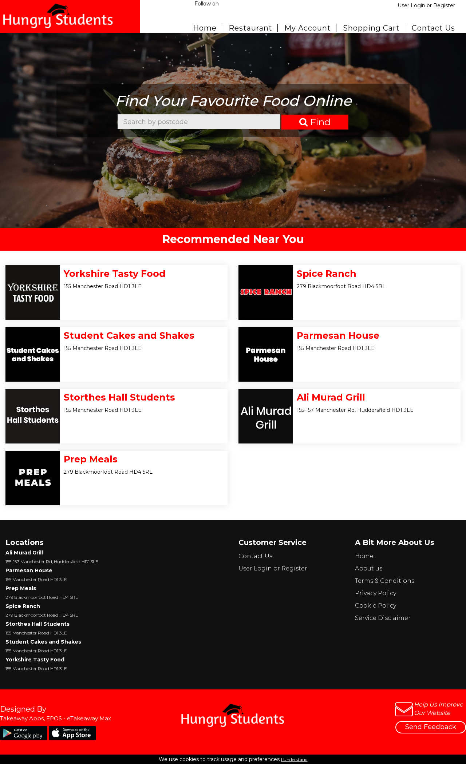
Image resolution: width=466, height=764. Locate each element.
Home (205, 28)
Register (444, 5)
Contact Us (433, 28)
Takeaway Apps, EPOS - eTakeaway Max (55, 718)
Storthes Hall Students (119, 397)
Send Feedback (430, 727)
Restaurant (250, 28)
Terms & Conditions (384, 580)
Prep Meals (91, 459)
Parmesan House (338, 335)
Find (319, 121)
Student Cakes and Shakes (129, 335)
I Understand (294, 759)
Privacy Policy (375, 593)
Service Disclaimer (383, 617)
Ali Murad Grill (331, 397)
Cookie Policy (375, 605)
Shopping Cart (371, 28)
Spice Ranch (326, 273)
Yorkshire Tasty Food (115, 273)
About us (368, 568)
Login (418, 5)
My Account (307, 28)
